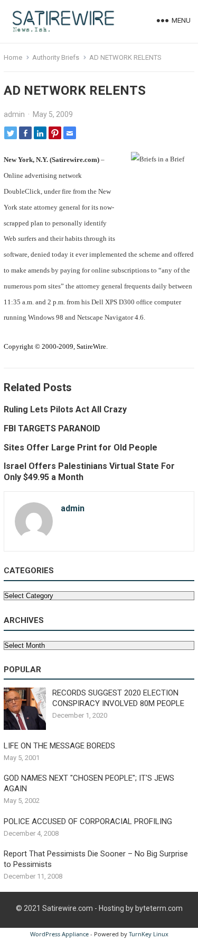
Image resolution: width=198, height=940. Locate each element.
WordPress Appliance (59, 934)
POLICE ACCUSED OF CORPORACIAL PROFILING (88, 821)
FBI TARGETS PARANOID (52, 428)
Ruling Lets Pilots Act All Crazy (65, 409)
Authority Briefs (55, 57)
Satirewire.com (67, 908)
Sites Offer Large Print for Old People (80, 447)
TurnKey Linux (148, 934)
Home (13, 57)
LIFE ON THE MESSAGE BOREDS (59, 746)
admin (14, 114)
